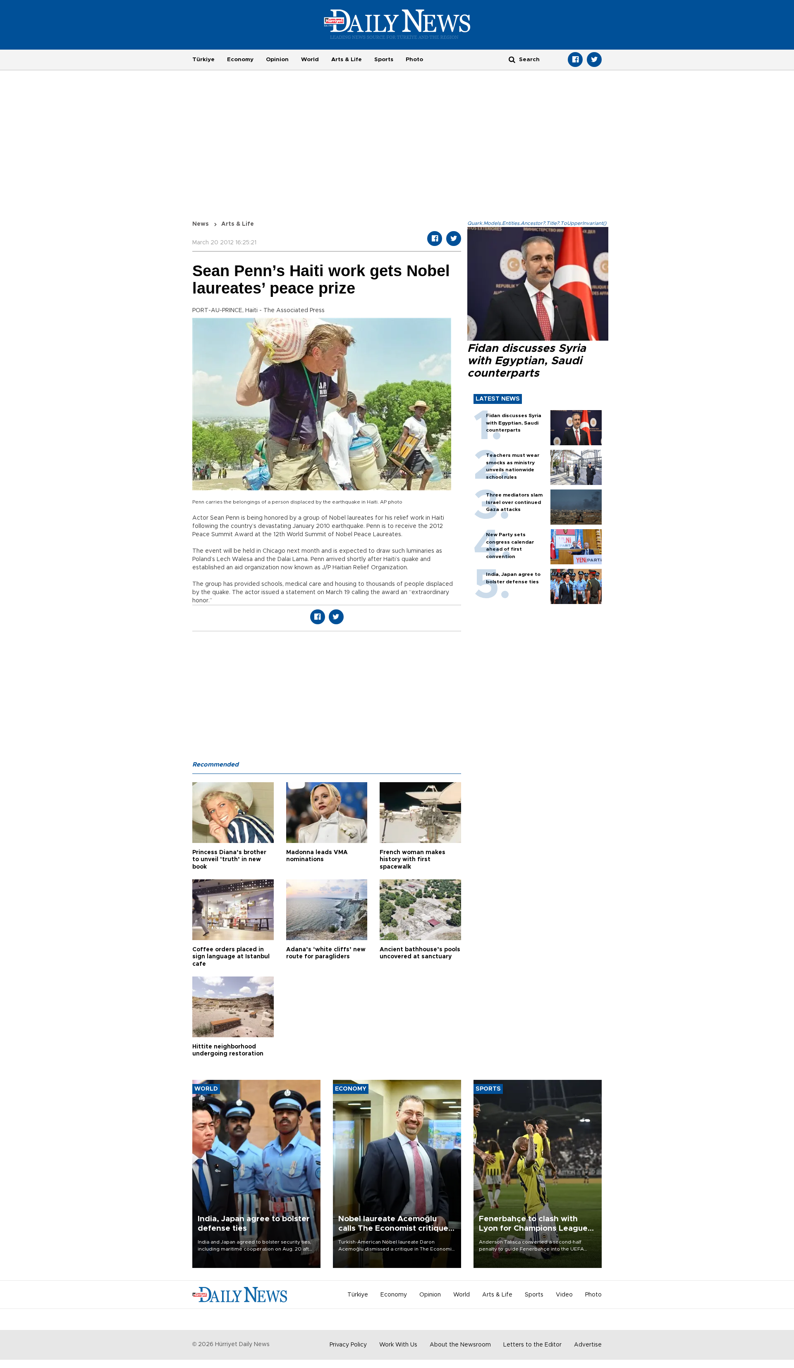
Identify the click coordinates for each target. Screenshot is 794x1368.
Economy (240, 59)
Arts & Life (346, 59)
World (310, 59)
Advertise (588, 1345)
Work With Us (398, 1345)
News (200, 224)
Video (564, 1295)
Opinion (277, 59)
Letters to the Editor (532, 1345)
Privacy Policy (348, 1345)
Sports (383, 59)
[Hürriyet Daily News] (397, 24)
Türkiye (203, 59)
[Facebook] (575, 59)
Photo (414, 59)
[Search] (512, 59)
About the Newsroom (460, 1345)
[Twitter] (594, 59)
